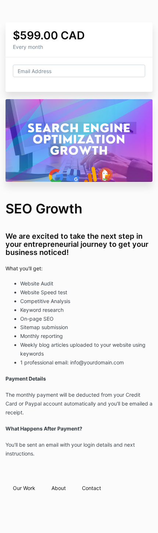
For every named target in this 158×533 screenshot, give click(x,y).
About (58, 488)
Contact (91, 488)
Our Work (24, 488)
